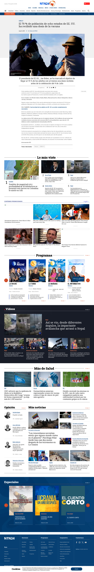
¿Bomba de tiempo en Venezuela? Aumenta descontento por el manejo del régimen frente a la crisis (36, 296)
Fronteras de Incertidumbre (20, 518)
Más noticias (37, 407)
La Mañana (53, 284)
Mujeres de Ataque (51, 553)
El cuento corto (73, 517)
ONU (5, 388)
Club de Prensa (52, 542)
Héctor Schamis (18, 470)
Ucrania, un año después (46, 518)
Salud (72, 10)
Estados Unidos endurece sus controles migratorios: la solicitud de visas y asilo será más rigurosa (56, 296)
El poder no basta (17, 415)
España (51, 462)
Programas (78, 10)
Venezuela (6, 553)
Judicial (28, 10)
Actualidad (11, 10)
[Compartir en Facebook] (47, 87)
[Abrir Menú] (5, 11)
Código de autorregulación (65, 551)
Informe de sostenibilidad (65, 549)
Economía (22, 10)
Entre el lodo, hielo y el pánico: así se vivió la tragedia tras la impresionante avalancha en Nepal (13, 354)
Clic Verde (43, 542)
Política (16, 10)
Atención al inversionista (65, 546)
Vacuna (36, 146)
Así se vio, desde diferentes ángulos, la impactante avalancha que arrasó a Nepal (79, 179)
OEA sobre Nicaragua (33, 462)
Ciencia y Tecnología (56, 10)
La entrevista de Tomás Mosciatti (44, 547)
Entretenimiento (66, 10)
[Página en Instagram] (79, 542)
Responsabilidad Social (64, 542)
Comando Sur (73, 462)
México (5, 556)
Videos (10, 309)
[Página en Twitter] (83, 542)
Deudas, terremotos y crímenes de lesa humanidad (18, 464)
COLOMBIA (34, 7)
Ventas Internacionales (64, 553)
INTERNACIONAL (62, 7)
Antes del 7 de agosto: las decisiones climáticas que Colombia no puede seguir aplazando (18, 447)
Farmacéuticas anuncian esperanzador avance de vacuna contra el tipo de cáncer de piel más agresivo (46, 394)
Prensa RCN (62, 558)
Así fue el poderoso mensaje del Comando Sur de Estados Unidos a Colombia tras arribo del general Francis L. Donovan (18, 296)
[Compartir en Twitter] (49, 87)
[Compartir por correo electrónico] (53, 87)
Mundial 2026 (62, 13)
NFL (64, 388)
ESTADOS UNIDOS (53, 7)
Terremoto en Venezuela (34, 430)
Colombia (11, 181)
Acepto (76, 569)
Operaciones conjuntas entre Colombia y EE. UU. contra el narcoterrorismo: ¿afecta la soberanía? (80, 417)
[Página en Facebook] (76, 542)
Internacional (7, 561)
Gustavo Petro (73, 350)
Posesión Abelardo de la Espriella (80, 438)
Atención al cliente (63, 544)
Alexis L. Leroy (18, 454)
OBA (61, 561)
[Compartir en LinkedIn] (51, 87)
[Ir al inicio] (11, 540)
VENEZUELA (40, 7)
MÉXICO (46, 7)
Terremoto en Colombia (77, 423)
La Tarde (32, 284)
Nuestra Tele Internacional (43, 10)
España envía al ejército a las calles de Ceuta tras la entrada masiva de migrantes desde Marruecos (58, 467)
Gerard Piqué (48, 175)
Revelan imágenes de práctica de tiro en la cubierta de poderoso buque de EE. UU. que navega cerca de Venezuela (79, 467)
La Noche (13, 284)
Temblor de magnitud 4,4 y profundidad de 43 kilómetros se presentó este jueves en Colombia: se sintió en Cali (24, 187)
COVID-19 (21, 20)
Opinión (84, 10)
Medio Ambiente (16, 442)
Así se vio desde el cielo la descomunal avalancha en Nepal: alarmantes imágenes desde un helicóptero (75, 296)
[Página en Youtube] (86, 542)
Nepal (71, 175)
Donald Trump (19, 13)
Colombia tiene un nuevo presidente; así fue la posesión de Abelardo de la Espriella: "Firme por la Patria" (80, 444)
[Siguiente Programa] (88, 280)
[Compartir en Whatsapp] (55, 87)
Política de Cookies (45, 570)
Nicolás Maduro (54, 13)
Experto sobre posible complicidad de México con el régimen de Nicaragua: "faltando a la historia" (37, 467)
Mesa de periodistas (43, 553)
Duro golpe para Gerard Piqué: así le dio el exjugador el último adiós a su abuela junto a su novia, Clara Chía (54, 179)
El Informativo (74, 284)
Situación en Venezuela (18, 460)
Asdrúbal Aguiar (16, 412)
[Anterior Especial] (6, 505)
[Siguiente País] (89, 14)
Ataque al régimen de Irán (29, 13)
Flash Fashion (51, 544)
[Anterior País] (89, 13)
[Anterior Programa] (6, 280)
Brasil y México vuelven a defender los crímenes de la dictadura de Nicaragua (19, 430)
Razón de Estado (44, 556)
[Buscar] (88, 11)
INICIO (29, 7)
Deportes (33, 10)
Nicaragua (50, 350)
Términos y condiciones (52, 567)
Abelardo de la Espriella (31, 350)
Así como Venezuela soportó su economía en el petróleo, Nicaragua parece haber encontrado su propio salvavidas (58, 355)
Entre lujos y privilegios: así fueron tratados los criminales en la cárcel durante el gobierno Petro (80, 354)
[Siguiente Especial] (88, 505)
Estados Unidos (48, 186)
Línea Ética (62, 556)
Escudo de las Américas (77, 412)
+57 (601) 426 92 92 (84, 549)
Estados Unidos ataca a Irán (43, 13)
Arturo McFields (16, 425)
